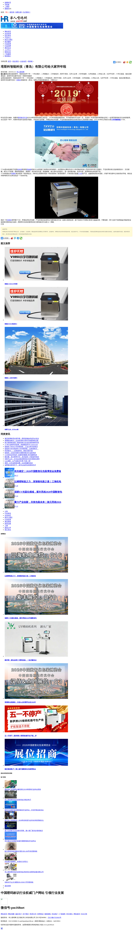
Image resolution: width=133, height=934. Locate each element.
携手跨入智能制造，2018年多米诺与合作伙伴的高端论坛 (24, 820)
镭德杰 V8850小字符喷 (11, 284)
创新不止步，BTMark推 (11, 429)
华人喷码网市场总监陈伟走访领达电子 (18, 800)
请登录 (12, 12)
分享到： (6, 238)
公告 (6, 511)
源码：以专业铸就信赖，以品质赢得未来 (19, 463)
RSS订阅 (84, 914)
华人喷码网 (20, 72)
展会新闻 (8, 521)
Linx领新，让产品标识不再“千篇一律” (18, 461)
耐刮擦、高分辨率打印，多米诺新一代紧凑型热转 (22, 457)
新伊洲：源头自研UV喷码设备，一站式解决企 (21, 660)
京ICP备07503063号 (54, 917)
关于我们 (26, 914)
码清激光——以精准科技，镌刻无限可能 (19, 451)
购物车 (7, 8)
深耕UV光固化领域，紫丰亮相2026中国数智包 (21, 618)
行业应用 (8, 519)
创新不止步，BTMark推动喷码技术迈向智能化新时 (22, 459)
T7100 (80, 173)
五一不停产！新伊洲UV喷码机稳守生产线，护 (21, 735)
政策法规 (8, 523)
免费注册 (18, 12)
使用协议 (40, 914)
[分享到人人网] (18, 238)
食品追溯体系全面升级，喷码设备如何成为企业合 (22, 438)
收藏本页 (8, 2)
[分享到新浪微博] (124, 62)
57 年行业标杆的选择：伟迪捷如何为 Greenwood (21, 444)
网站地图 (11, 914)
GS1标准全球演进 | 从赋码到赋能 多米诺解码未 (21, 455)
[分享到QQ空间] (127, 62)
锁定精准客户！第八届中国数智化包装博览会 (20, 769)
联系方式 (33, 914)
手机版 (7, 4)
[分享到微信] (130, 62)
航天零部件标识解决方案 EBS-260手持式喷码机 (21, 851)
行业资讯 (8, 513)
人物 (6, 525)
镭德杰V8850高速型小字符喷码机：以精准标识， (22, 448)
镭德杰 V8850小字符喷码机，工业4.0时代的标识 (21, 446)
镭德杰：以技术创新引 (11, 378)
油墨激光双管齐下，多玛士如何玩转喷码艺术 (20, 465)
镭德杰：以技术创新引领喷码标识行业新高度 (20, 453)
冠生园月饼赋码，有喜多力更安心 (16, 861)
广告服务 (62, 914)
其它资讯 (8, 530)
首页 (9, 61)
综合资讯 (15, 61)
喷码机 (30, 61)
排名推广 (55, 914)
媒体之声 (8, 527)
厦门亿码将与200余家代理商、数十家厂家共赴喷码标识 (24, 830)
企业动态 (23, 61)
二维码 (7, 6)
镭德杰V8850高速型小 (11, 324)
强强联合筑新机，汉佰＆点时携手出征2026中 (20, 702)
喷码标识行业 (22, 117)
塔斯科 (18, 80)
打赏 (2, 224)
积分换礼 (69, 914)
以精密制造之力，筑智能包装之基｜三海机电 (20, 576)
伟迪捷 (29, 169)
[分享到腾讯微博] (15, 238)
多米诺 (19, 169)
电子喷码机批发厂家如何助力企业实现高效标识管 (22, 442)
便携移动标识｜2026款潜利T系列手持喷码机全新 (21, 440)
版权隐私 (48, 914)
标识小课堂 (8, 517)
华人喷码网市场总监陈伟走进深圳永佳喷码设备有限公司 (24, 872)
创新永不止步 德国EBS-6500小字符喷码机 (19, 882)
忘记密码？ (26, 12)
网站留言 (77, 914)
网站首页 (4, 914)
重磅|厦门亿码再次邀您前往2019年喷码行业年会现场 (23, 789)
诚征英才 (18, 914)
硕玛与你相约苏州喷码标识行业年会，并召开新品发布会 (24, 810)
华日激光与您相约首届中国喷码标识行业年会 (20, 841)
